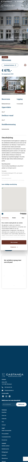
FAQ (3, 421)
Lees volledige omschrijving (9, 184)
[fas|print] (25, 65)
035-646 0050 (20, 1)
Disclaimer (4, 440)
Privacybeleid (5, 433)
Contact (4, 425)
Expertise (4, 412)
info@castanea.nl (7, 1)
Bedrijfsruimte (5, 449)
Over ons (4, 415)
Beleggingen (5, 452)
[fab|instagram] (6, 396)
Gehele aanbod (5, 445)
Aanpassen (13, 247)
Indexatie (4, 418)
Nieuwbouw (5, 458)
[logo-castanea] (8, 6)
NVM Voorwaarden (6, 430)
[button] (22, 6)
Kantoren (4, 455)
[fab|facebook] (3, 396)
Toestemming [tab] (5, 217)
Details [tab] (14, 217)
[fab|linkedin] (9, 396)
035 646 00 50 (8, 387)
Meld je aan (21, 404)
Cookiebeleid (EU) (6, 437)
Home (12, 37)
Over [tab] (23, 217)
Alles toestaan (14, 242)
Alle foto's (19, 91)
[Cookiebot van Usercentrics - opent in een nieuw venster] (20, 214)
